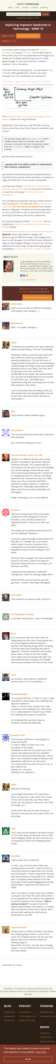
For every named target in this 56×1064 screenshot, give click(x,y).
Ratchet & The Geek (27, 1020)
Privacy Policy (9, 1012)
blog (17, 7)
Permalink (24, 291)
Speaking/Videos (47, 1012)
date (37, 18)
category (29, 18)
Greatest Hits (9, 1016)
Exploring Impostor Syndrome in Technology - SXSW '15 (28, 26)
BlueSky (33, 288)
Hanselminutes (25, 1012)
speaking (44, 7)
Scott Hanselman (28, 4)
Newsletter (31, 280)
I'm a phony (36, 221)
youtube (34, 7)
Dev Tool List (9, 1020)
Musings (13, 41)
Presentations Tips (47, 1016)
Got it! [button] (28, 1059)
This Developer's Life (27, 1016)
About (22, 280)
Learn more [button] (40, 1052)
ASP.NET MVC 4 (46, 1037)
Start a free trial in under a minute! (34, 248)
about (10, 7)
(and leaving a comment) (27, 205)
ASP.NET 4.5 (45, 1033)
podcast (25, 7)
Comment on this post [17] (28, 36)
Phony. (27, 52)
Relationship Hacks (48, 1041)
